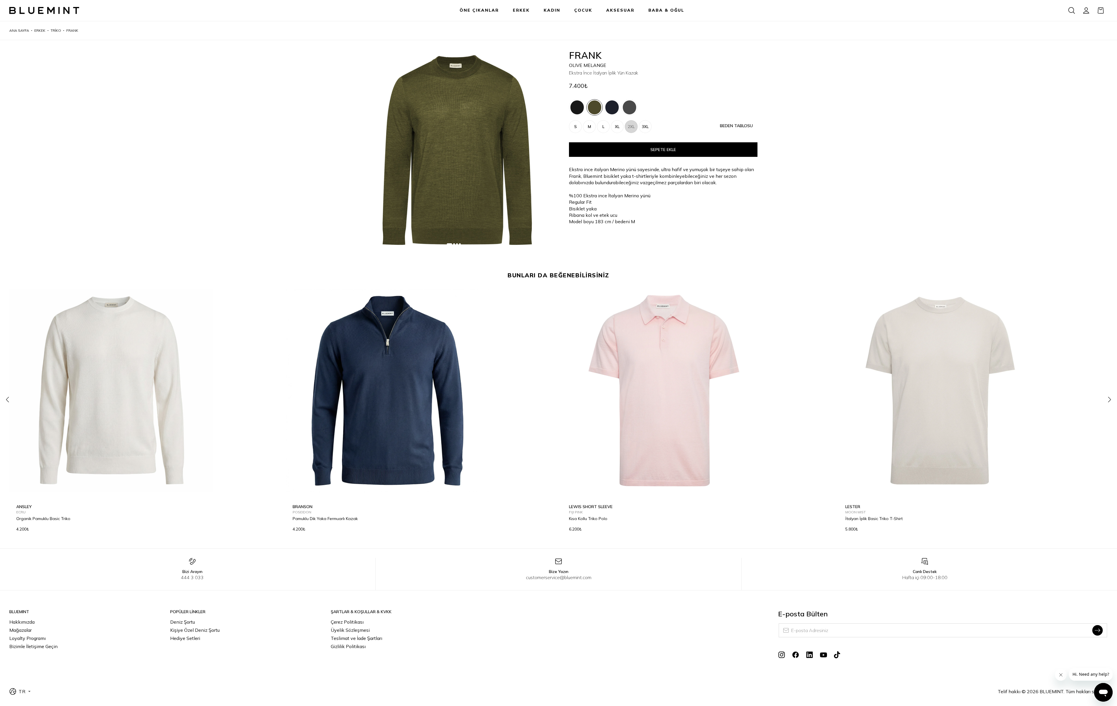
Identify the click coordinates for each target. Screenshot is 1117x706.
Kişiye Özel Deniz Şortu (195, 630)
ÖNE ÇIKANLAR (479, 10)
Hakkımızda (22, 622)
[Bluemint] (44, 10)
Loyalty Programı (27, 638)
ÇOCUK (583, 10)
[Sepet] (1101, 10)
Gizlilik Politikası (348, 646)
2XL (631, 126)
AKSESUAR (620, 10)
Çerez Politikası (347, 622)
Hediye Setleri (185, 638)
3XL (645, 126)
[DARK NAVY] (612, 107)
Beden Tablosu (736, 125)
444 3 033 (192, 577)
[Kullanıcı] (1086, 10)
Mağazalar (20, 630)
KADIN (552, 10)
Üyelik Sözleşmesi (350, 630)
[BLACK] (577, 107)
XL (617, 126)
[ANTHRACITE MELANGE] (629, 107)
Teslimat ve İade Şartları (356, 638)
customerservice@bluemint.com (558, 577)
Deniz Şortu (182, 622)
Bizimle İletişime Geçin (33, 646)
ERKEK (521, 10)
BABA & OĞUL (666, 10)
